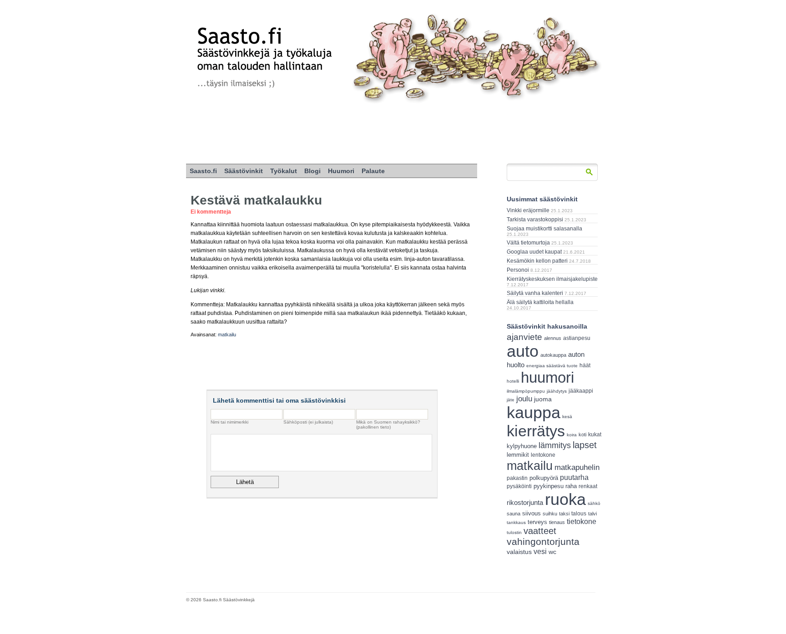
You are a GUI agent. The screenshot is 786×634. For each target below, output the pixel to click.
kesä (567, 416)
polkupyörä (543, 477)
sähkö (594, 503)
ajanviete (524, 337)
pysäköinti (519, 486)
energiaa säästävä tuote (552, 365)
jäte (510, 399)
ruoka (565, 499)
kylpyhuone (522, 446)
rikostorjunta (525, 502)
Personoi (518, 270)
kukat (594, 434)
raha (571, 486)
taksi (564, 513)
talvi (592, 513)
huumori (547, 377)
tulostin (514, 532)
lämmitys (555, 445)
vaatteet (540, 531)
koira (572, 434)
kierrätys (536, 430)
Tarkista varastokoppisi (535, 219)
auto (523, 351)
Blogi (312, 171)
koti (582, 434)
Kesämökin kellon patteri (537, 261)
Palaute (373, 171)
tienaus (557, 522)
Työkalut (283, 171)
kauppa (533, 413)
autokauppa (553, 355)
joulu (524, 398)
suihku (550, 513)
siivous (531, 513)
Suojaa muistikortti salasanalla (544, 228)
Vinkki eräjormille (528, 210)
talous (578, 513)
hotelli (513, 381)
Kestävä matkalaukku (256, 200)
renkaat (588, 486)
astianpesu (576, 338)
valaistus (519, 551)
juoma (543, 399)
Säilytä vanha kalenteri (535, 293)
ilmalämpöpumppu (526, 391)
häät (584, 365)
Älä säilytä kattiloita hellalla (540, 302)
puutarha (574, 477)
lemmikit (518, 454)
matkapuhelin (577, 467)
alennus (552, 338)
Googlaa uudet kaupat (534, 252)
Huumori (341, 171)
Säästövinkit (243, 171)
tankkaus (516, 522)
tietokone (581, 521)
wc (552, 552)
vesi (540, 551)
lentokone (543, 455)
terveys (537, 522)
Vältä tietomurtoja (528, 243)
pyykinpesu (549, 486)
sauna (513, 513)
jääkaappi (581, 391)
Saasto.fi (203, 171)
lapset (585, 445)
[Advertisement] (393, 134)
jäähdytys (557, 391)
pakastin (517, 478)
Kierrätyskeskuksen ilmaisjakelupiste (552, 279)
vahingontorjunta (543, 541)
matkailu (227, 334)
